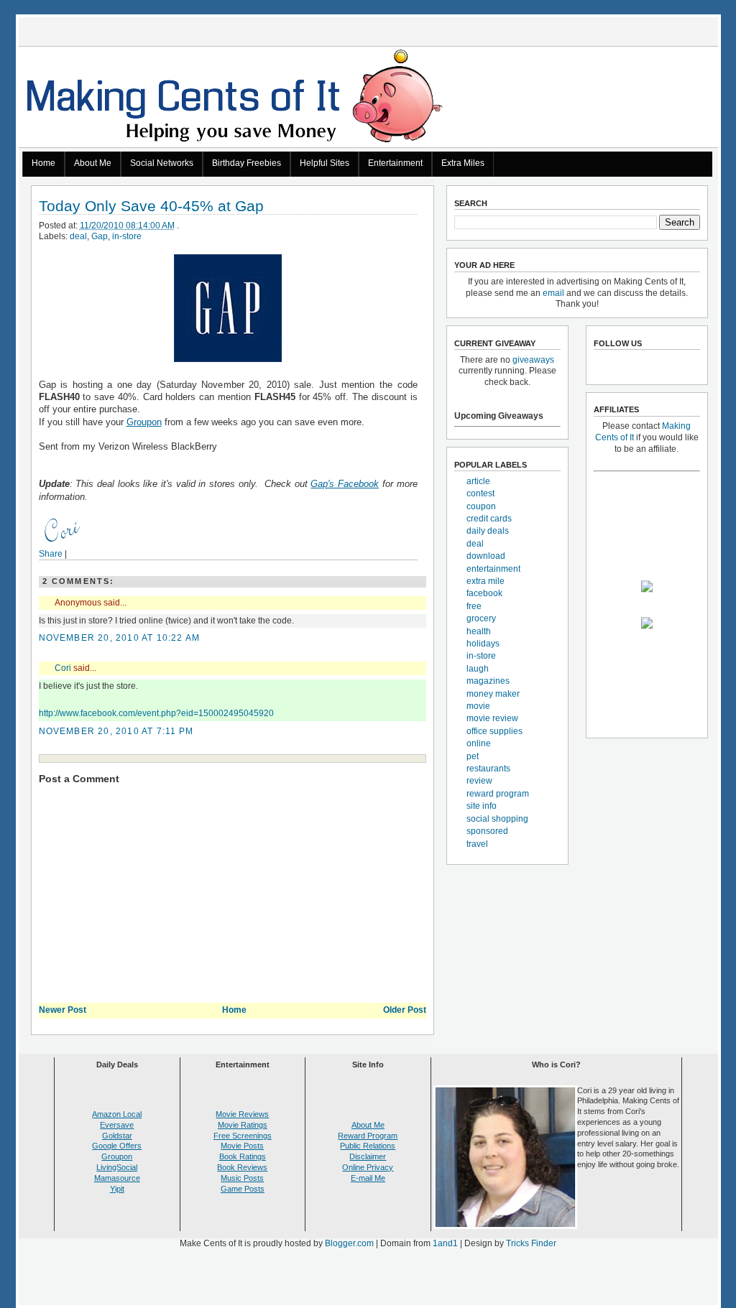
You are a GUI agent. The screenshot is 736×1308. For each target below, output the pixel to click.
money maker (493, 694)
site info (481, 806)
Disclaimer (367, 1156)
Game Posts (242, 1188)
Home (43, 163)
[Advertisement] (368, 1280)
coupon (481, 506)
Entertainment (395, 163)
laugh (477, 669)
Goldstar (117, 1135)
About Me (92, 163)
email (553, 293)
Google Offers (117, 1145)
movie (478, 706)
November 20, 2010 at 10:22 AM (120, 638)
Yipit (117, 1188)
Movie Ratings (242, 1125)
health (478, 631)
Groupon (144, 422)
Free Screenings (242, 1135)
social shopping (497, 819)
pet (472, 756)
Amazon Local (117, 1114)
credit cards (489, 519)
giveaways (533, 360)
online (478, 743)
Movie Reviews (242, 1114)
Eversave (117, 1125)
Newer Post (62, 1010)
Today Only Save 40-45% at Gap (151, 206)
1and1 (445, 1243)
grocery (481, 618)
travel (477, 844)
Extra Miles (462, 163)
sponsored (487, 831)
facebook (484, 593)
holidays (483, 644)
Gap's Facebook (344, 483)
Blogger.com (349, 1243)
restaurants (488, 769)
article (478, 481)
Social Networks (161, 163)
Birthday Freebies (246, 163)
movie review (492, 718)
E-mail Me (368, 1178)
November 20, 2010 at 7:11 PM (116, 731)
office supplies (494, 731)
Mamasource (117, 1178)
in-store (127, 236)
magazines (488, 681)
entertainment (493, 569)
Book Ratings (242, 1156)
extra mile (485, 581)
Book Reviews (242, 1167)
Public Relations (367, 1145)
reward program (497, 794)
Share (51, 554)
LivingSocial (116, 1167)
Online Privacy (367, 1167)
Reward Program (367, 1135)
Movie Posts (242, 1145)
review (479, 781)
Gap (99, 236)
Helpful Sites (324, 163)
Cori (63, 668)
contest (480, 493)
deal (78, 236)
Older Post (404, 1010)
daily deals (487, 531)
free (474, 606)
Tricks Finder (531, 1243)
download (485, 556)
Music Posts (242, 1178)
